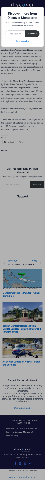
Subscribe (32, 33)
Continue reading (22, 41)
